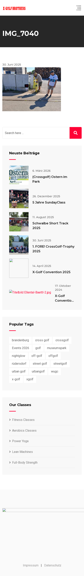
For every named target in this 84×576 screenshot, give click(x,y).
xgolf (29, 379)
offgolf (53, 356)
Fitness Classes (23, 420)
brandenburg (20, 340)
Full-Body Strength (25, 462)
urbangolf (38, 371)
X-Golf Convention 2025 (51, 272)
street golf (40, 363)
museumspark (56, 348)
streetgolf (60, 363)
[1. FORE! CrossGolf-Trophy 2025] (19, 245)
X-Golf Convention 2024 (64, 300)
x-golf (16, 379)
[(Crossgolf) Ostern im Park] (19, 175)
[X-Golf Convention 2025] (19, 268)
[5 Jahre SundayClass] (19, 198)
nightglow (18, 356)
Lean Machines (22, 452)
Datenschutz (52, 565)
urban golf (19, 371)
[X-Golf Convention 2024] (30, 292)
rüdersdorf (19, 363)
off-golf (36, 356)
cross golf (42, 340)
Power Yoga (20, 441)
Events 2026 (20, 348)
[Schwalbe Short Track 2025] (19, 221)
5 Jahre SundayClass (48, 202)
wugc (54, 371)
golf (38, 348)
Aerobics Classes (24, 430)
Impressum (30, 565)
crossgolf (62, 340)
